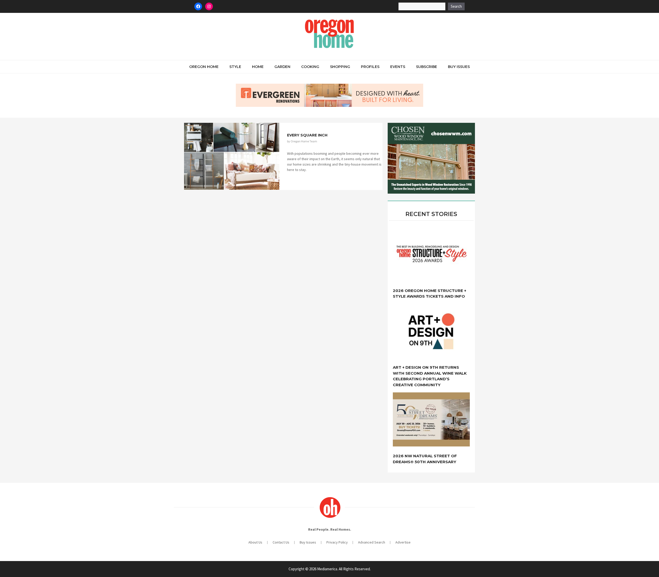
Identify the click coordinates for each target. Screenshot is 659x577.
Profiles (370, 66)
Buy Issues (459, 66)
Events (397, 66)
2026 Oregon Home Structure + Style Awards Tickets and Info (429, 293)
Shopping (340, 66)
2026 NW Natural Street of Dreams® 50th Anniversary (425, 458)
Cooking (310, 66)
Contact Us (281, 542)
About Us (255, 542)
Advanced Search (371, 542)
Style (235, 66)
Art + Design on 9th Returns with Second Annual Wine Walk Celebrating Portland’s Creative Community (430, 376)
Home (258, 66)
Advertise (403, 542)
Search (456, 6)
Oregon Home (204, 66)
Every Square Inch (307, 135)
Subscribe (426, 66)
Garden (282, 66)
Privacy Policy (337, 542)
